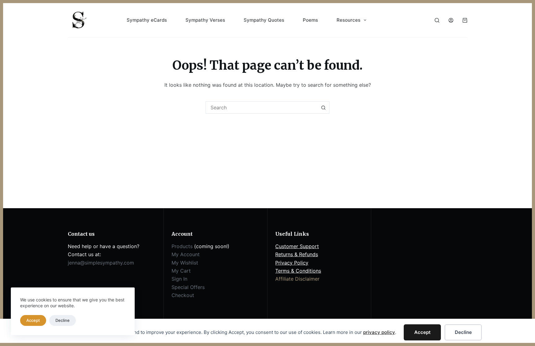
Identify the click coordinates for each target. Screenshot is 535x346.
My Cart (181, 271)
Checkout (183, 295)
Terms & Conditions (298, 271)
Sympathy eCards (147, 20)
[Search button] (323, 107)
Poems (310, 20)
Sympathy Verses (205, 20)
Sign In (179, 279)
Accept (422, 332)
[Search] (437, 20)
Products (182, 246)
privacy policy (379, 332)
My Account (186, 254)
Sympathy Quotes (264, 20)
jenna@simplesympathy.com (101, 263)
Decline (463, 332)
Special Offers (188, 287)
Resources (348, 20)
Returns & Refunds (296, 254)
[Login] (451, 20)
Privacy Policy (291, 263)
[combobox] (261, 107)
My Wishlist (185, 263)
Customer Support (297, 246)
